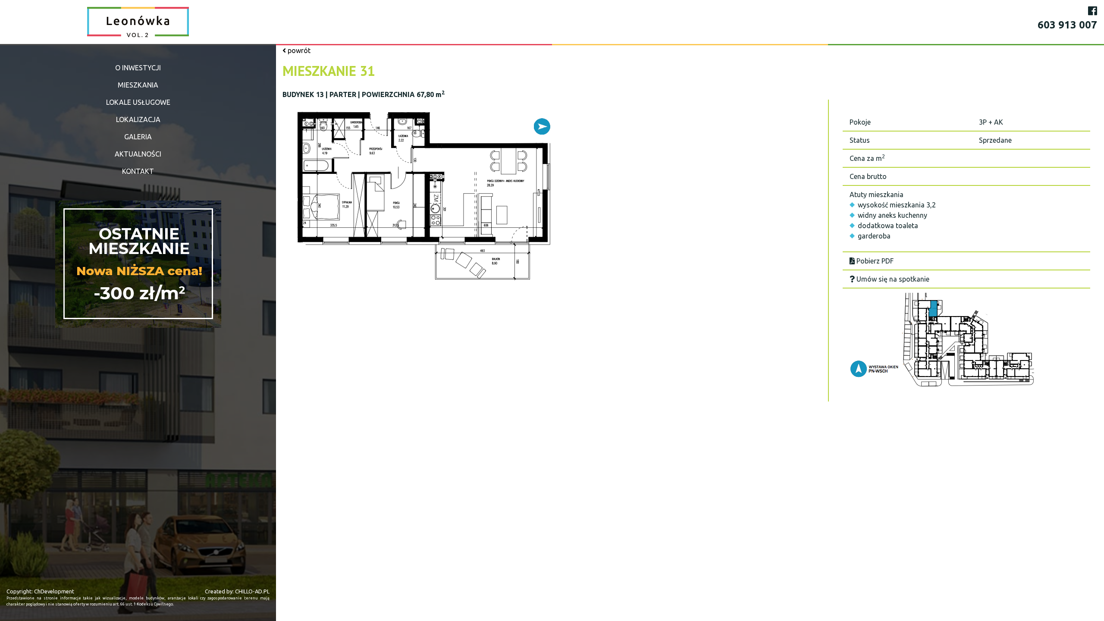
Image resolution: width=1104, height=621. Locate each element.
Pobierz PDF (874, 261)
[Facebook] (1092, 11)
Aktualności (138, 154)
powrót (298, 50)
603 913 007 (1067, 25)
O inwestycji (138, 68)
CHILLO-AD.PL (252, 591)
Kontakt (138, 171)
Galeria (138, 137)
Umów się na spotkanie (892, 279)
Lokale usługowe (138, 102)
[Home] (138, 21)
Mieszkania (138, 85)
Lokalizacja (138, 119)
